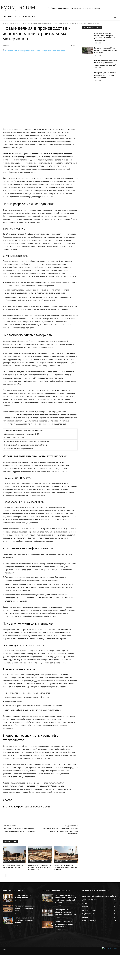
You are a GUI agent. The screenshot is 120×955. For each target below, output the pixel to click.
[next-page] (7, 875)
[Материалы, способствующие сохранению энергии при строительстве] (87, 75)
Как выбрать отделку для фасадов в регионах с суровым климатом (65, 867)
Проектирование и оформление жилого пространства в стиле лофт (65, 912)
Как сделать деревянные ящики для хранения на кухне (25, 908)
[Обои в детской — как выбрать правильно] (8, 898)
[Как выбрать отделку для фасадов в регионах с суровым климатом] (66, 854)
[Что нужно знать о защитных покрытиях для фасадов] (14, 854)
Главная (5, 23)
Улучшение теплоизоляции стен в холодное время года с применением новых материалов (60, 830)
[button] (114, 17)
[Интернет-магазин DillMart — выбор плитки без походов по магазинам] (87, 50)
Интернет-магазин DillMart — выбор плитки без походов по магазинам (105, 50)
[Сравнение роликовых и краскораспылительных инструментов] (47, 924)
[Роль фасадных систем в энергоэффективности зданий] (8, 920)
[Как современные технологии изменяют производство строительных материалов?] (87, 63)
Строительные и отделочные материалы (31, 23)
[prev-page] (4, 875)
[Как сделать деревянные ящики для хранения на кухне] (8, 908)
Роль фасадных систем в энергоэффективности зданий (24, 920)
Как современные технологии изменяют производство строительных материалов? (105, 62)
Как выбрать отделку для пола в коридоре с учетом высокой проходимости (39, 867)
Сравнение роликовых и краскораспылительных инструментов (64, 924)
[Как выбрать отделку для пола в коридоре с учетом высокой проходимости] (40, 854)
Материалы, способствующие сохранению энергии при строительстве (105, 75)
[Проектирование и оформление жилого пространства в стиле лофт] (47, 912)
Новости (13, 23)
